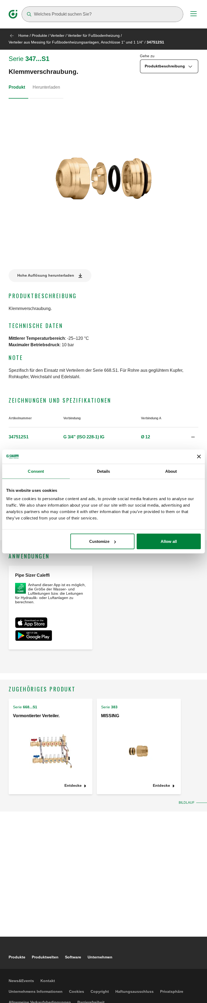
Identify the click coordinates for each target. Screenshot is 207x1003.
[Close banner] (199, 457)
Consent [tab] (36, 471)
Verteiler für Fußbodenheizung (94, 35)
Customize (99, 541)
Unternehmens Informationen (36, 991)
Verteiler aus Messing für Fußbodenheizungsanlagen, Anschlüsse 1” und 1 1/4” (76, 42)
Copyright (100, 991)
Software (73, 957)
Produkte (39, 35)
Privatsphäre (171, 991)
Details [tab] (103, 471)
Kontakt (47, 981)
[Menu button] (193, 14)
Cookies (76, 991)
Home (23, 35)
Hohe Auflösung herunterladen (45, 275)
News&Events (21, 981)
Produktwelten (45, 957)
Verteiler (57, 35)
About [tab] (171, 471)
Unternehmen (100, 957)
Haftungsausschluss (134, 991)
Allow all (169, 541)
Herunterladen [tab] (46, 87)
